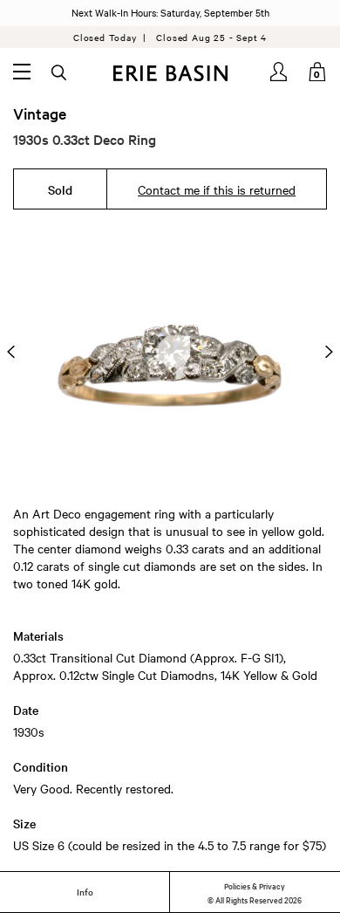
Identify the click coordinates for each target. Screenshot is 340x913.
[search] (60, 73)
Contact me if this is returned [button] (217, 189)
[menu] (22, 71)
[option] (170, 351)
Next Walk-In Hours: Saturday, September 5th (170, 12)
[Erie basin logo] (170, 73)
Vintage (39, 113)
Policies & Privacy (254, 885)
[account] (280, 71)
